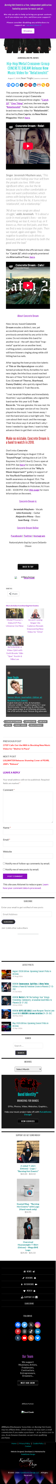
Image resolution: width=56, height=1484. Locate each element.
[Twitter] (17, 85)
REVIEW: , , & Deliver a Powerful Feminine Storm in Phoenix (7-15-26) (33, 986)
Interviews (28, 1284)
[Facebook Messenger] (13, 85)
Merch (29, 1290)
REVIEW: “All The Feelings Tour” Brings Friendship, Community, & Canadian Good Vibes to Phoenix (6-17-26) (32, 1000)
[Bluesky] (38, 1338)
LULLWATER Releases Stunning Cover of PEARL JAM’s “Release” (26, 760)
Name (7, 827)
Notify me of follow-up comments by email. (27, 863)
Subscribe (8, 922)
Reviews (29, 1277)
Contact (28, 1446)
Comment (9, 789)
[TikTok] (31, 1331)
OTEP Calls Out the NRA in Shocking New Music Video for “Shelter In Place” (26, 745)
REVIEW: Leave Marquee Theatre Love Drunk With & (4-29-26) (33, 1012)
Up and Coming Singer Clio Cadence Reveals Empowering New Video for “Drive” (35, 626)
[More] (47, 85)
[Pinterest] (30, 85)
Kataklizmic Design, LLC (29, 1472)
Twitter (28, 535)
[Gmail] (39, 85)
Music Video (20, 725)
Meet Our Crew (28, 1383)
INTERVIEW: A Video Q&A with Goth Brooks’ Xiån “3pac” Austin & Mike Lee (14, 653)
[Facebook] (8, 85)
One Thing (17, 103)
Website (7, 851)
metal (8, 725)
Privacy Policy (24, 1443)
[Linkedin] (34, 85)
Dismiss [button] (28, 31)
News (36, 58)
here (27, 117)
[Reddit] (26, 85)
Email (6, 839)
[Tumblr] (21, 85)
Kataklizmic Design (28, 1454)
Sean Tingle (27, 78)
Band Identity (28, 1094)
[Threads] (24, 1331)
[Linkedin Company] (38, 1331)
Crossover (30, 722)
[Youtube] (24, 1338)
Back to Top (28, 567)
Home (14, 1443)
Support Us (29, 1297)
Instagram (39, 535)
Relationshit (13, 106)
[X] (31, 1325)
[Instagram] (38, 1325)
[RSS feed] (31, 1338)
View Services (28, 1121)
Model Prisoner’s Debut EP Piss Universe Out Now (14, 623)
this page (34, 489)
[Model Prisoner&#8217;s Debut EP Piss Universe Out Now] (15, 613)
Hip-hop (42, 722)
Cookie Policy (38, 1443)
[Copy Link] (43, 85)
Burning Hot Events (17, 700)
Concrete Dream (13, 722)
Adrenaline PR (25, 58)
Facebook (16, 535)
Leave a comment (41, 78)
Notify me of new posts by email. (22, 869)
